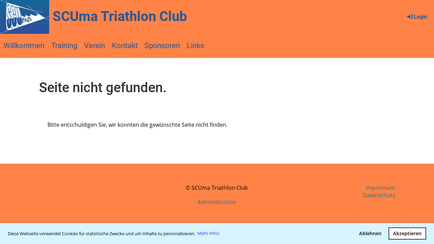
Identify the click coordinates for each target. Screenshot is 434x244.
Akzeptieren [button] (407, 233)
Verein (94, 45)
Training (64, 45)
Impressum (380, 187)
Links (195, 45)
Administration (217, 202)
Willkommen (23, 45)
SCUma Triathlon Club (120, 16)
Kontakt (125, 45)
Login (420, 17)
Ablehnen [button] (370, 233)
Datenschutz (379, 195)
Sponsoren (162, 45)
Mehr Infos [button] (208, 233)
